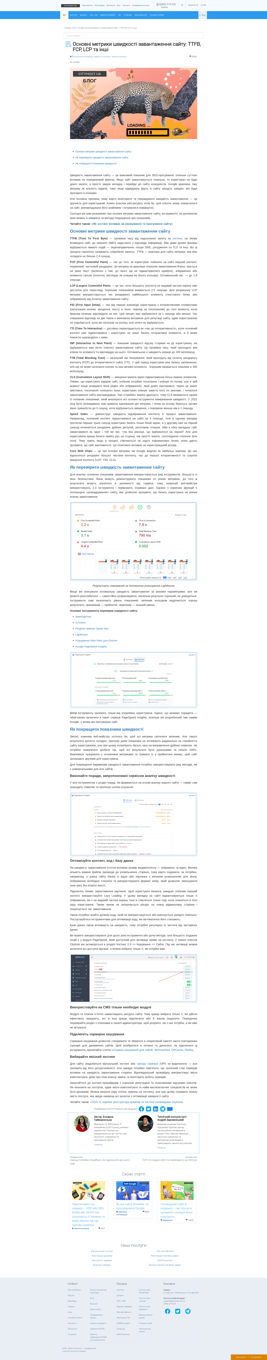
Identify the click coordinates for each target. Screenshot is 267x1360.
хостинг (177, 238)
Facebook (98, 1144)
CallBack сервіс (157, 15)
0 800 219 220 (170, 1304)
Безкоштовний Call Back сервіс (165, 1265)
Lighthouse (82, 634)
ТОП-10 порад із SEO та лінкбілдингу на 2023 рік (169, 1160)
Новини (71, 1306)
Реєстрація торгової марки (165, 1255)
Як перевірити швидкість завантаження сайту (102, 157)
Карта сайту (95, 1309)
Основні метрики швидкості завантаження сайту (103, 151)
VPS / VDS (93, 15)
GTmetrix (81, 622)
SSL (119, 15)
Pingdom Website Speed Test (92, 628)
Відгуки (71, 1295)
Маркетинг (168, 1220)
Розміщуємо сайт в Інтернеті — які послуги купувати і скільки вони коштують (176, 1210)
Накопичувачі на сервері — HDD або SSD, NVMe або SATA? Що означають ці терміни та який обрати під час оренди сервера (88, 1214)
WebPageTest (83, 616)
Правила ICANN (97, 1329)
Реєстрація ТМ (123, 1318)
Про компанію (74, 1290)
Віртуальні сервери (102, 1260)
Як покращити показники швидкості (96, 163)
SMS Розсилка (140, 15)
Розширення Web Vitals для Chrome (96, 640)
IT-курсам (72, 1334)
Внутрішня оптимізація (82, 56)
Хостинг (73, 15)
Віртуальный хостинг (102, 1251)
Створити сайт (145, 1323)
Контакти (126, 5)
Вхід (203, 15)
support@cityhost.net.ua (174, 1301)
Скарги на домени (98, 1323)
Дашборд (72, 1301)
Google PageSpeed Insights (91, 646)
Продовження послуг (140, 5)
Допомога (111, 5)
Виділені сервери (107, 15)
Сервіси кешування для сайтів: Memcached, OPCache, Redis (153, 1049)
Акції (70, 1312)
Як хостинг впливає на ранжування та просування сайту (132, 223)
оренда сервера (147, 1063)
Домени (83, 15)
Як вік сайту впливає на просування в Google (132, 1206)
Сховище (128, 15)
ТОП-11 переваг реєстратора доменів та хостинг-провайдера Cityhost (137, 1102)
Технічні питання (118, 56)
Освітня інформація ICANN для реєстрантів (98, 1337)
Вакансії (93, 1304)
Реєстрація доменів (102, 1255)
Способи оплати (75, 1318)
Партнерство (87, 5)
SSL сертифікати (165, 1251)
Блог (119, 5)
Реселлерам (99, 5)
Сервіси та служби (102, 56)
